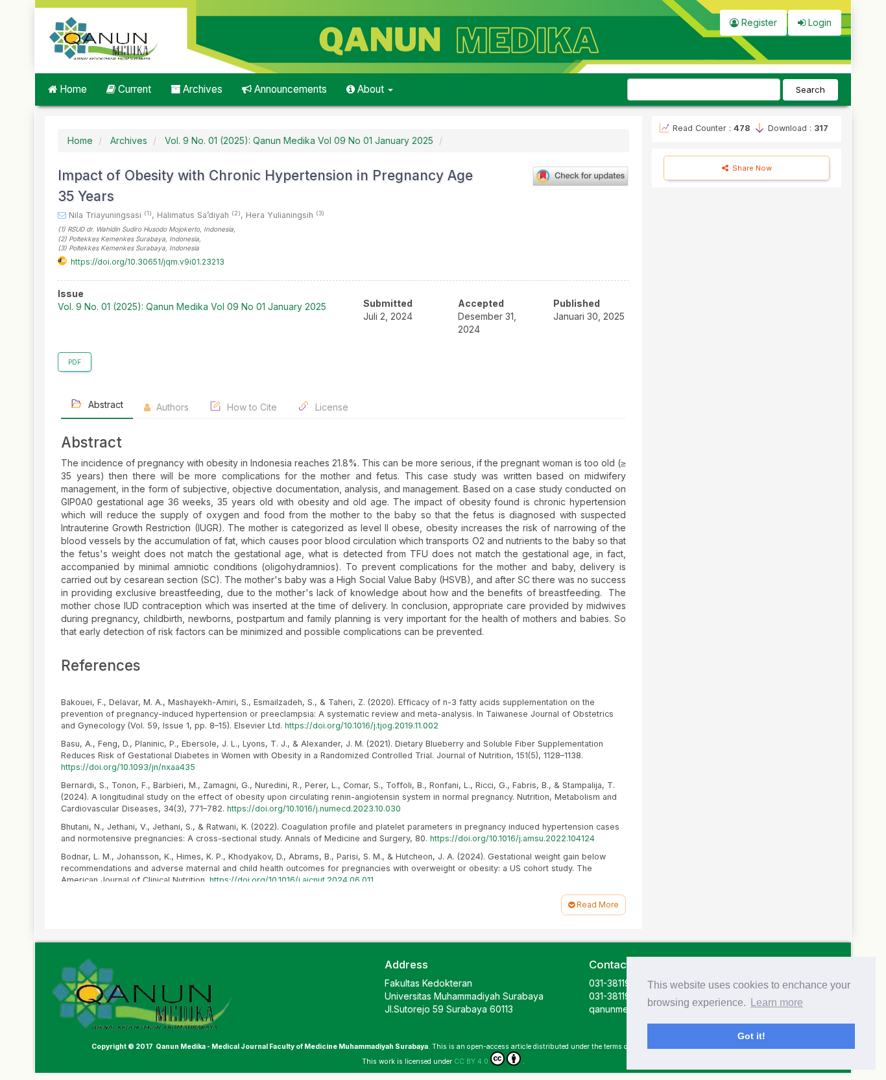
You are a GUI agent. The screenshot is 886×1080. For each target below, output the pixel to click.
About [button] (371, 89)
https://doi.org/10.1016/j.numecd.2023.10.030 (314, 808)
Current (133, 89)
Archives (201, 89)
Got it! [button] (751, 1036)
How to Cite (250, 407)
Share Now (751, 168)
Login (819, 22)
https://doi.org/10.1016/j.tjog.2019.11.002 (361, 725)
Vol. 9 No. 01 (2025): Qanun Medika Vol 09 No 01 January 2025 (299, 140)
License (330, 407)
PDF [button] (74, 362)
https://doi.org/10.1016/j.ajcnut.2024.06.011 (292, 880)
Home (72, 89)
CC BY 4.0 (471, 1061)
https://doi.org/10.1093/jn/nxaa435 (128, 767)
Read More (597, 904)
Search (810, 89)
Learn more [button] (776, 1002)
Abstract (104, 404)
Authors (171, 407)
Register (758, 22)
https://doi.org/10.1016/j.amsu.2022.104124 (512, 838)
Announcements (289, 89)
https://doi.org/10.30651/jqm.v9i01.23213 (147, 262)
